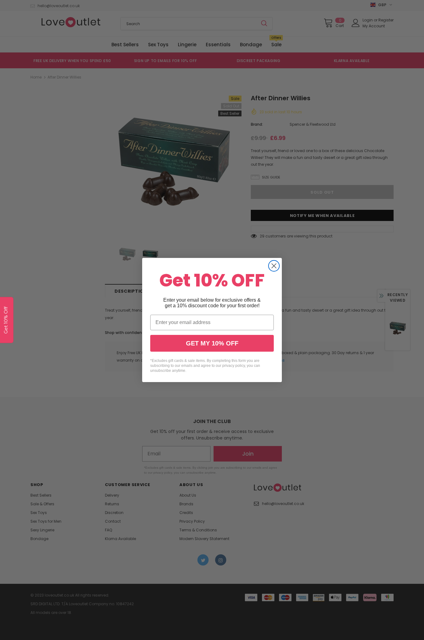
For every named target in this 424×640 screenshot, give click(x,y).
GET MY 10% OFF (212, 343)
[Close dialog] (273, 265)
